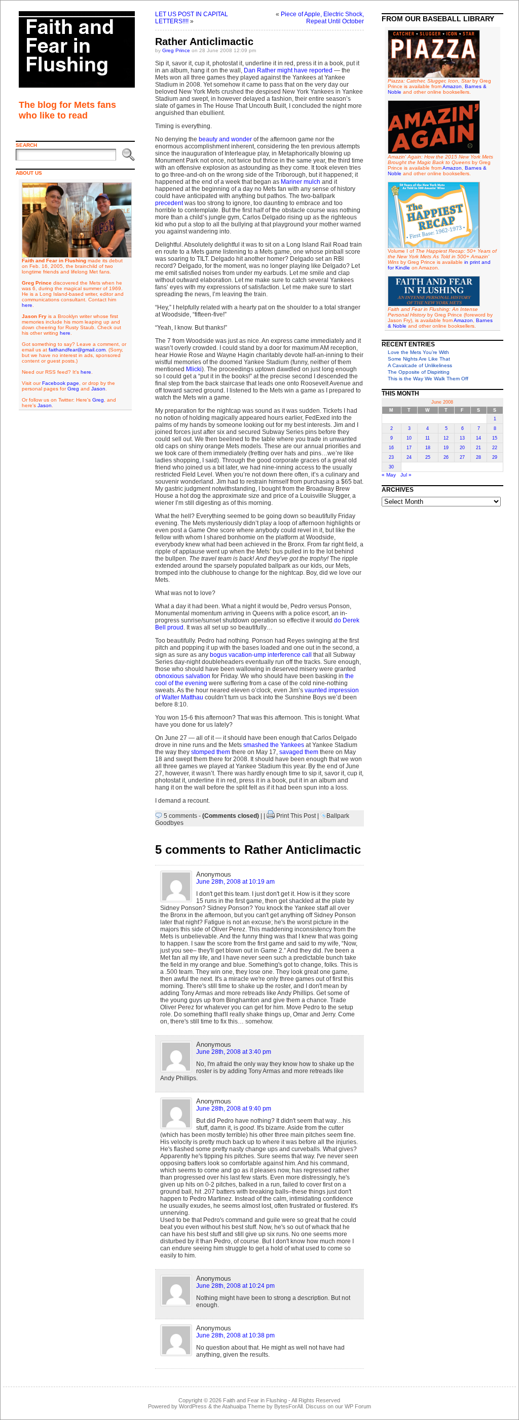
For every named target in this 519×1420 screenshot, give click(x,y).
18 (427, 447)
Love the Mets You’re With (418, 352)
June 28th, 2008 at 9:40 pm (233, 1108)
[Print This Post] (271, 815)
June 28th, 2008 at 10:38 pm (235, 1335)
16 (391, 447)
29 (494, 457)
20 (462, 447)
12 (446, 438)
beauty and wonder (225, 139)
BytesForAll (288, 1406)
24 (409, 457)
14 (478, 438)
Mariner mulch (300, 181)
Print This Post (296, 815)
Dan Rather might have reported (288, 70)
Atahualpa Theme (243, 1406)
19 (446, 447)
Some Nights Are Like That (419, 359)
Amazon (452, 86)
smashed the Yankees (273, 744)
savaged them (298, 752)
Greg (73, 388)
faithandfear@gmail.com (77, 349)
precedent (169, 203)
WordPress (193, 1406)
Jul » (406, 475)
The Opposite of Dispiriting (419, 372)
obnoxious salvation (182, 676)
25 (427, 457)
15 (494, 438)
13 (462, 438)
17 (409, 447)
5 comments (180, 815)
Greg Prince (176, 50)
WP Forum (358, 1406)
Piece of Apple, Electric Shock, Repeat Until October (322, 18)
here (27, 305)
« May (389, 475)
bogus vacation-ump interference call (261, 654)
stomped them (210, 752)
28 (478, 457)
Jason (98, 388)
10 (409, 438)
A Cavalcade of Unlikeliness (420, 365)
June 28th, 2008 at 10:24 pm (235, 1285)
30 (391, 466)
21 (478, 447)
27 (462, 457)
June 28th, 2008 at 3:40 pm (233, 1051)
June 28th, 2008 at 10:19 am (235, 881)
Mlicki (194, 369)
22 (494, 447)
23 (391, 457)
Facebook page (60, 383)
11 (427, 438)
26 (446, 457)
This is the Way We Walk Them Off (428, 378)
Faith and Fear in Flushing (255, 1400)
